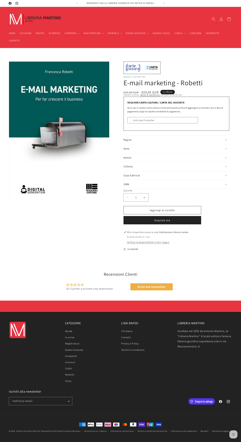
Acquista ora (162, 220)
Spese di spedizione (150, 94)
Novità (69, 331)
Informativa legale (220, 431)
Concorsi (70, 362)
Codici (68, 368)
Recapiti (204, 431)
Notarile (69, 374)
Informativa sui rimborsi (95, 431)
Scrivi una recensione (151, 287)
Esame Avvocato (74, 349)
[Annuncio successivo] (164, 3)
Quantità (127, 190)
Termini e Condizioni (132, 349)
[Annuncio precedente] (77, 3)
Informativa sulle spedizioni (184, 431)
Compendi (71, 356)
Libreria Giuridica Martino (28, 431)
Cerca (68, 381)
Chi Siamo (126, 331)
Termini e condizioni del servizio (152, 431)
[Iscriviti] (68, 401)
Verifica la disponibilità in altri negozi (148, 242)
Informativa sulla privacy (122, 431)
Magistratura (72, 343)
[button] (71, 33)
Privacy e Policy (130, 343)
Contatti (126, 337)
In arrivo (70, 337)
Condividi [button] (133, 249)
